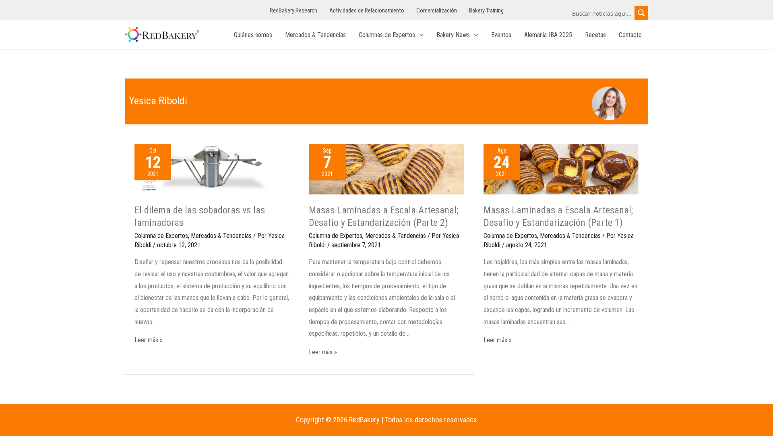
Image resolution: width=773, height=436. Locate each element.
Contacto (630, 35)
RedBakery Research (293, 10)
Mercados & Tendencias (315, 35)
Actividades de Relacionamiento (366, 10)
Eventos (501, 35)
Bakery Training (486, 10)
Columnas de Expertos (387, 35)
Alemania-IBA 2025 (548, 35)
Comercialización (436, 10)
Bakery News (453, 35)
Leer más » (148, 340)
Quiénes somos (253, 35)
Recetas (595, 35)
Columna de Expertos (161, 236)
